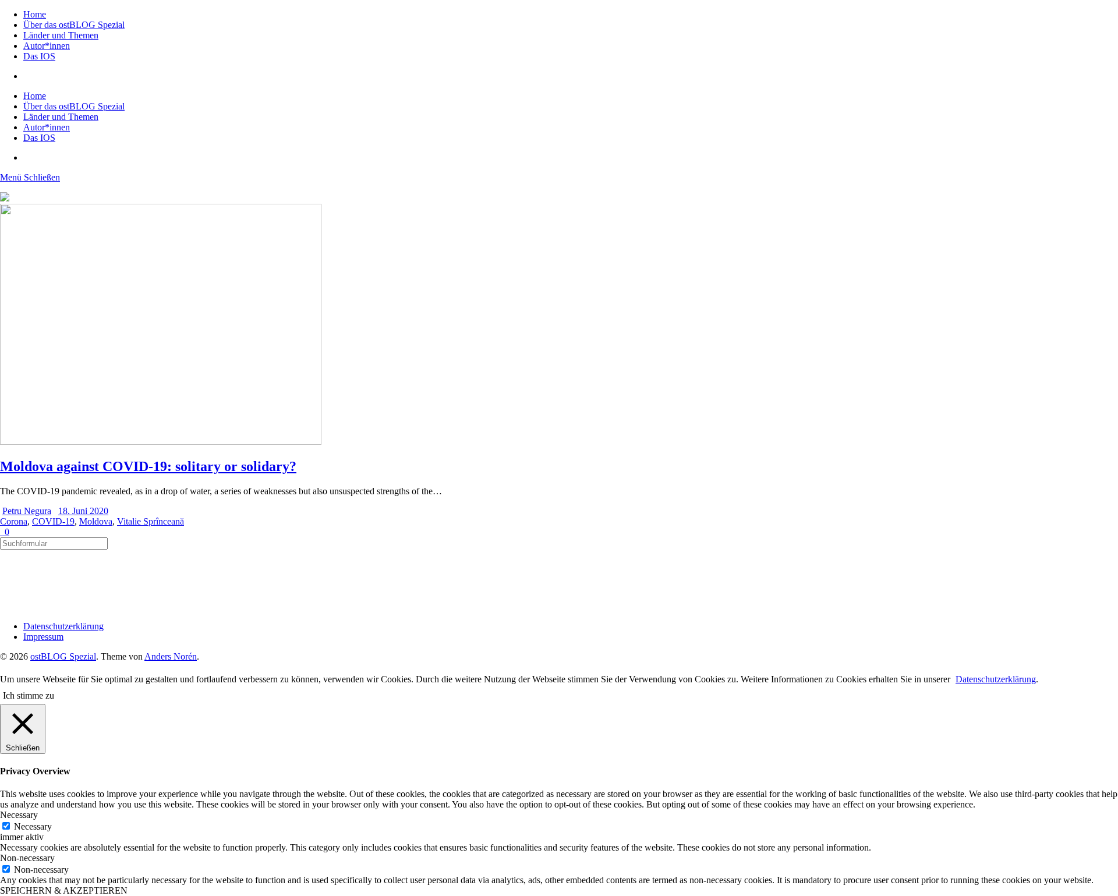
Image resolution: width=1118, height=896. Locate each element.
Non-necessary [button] (27, 858)
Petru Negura (26, 511)
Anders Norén (170, 656)
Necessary (33, 826)
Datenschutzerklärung (63, 626)
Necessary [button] (19, 815)
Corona (13, 521)
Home (34, 14)
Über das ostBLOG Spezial (74, 25)
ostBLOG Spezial (63, 656)
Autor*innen (46, 46)
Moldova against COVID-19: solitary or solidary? (148, 466)
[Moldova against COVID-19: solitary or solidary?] (160, 442)
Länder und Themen (60, 35)
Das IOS (39, 56)
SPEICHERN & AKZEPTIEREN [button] (64, 890)
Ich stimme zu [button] (28, 695)
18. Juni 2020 (83, 511)
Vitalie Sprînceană (150, 521)
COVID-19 (53, 521)
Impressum (43, 637)
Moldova (95, 521)
